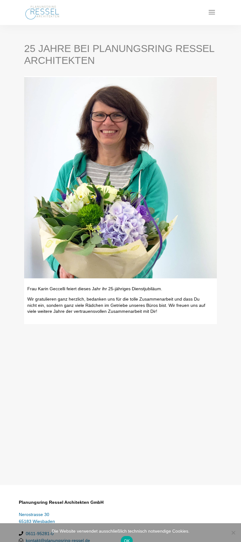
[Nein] (233, 532)
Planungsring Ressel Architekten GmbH (61, 502)
